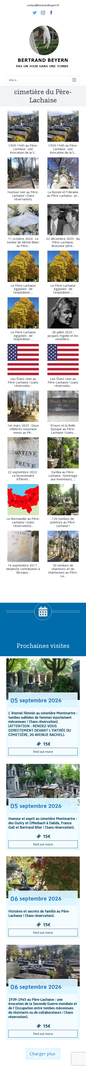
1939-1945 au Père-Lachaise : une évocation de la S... (23, 148)
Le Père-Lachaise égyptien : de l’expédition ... (23, 289)
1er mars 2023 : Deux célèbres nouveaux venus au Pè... (23, 428)
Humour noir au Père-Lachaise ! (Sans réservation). (23, 195)
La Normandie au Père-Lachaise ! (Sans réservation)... (23, 522)
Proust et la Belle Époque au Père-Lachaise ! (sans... (63, 428)
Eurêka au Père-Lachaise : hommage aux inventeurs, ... (62, 475)
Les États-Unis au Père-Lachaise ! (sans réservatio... (23, 382)
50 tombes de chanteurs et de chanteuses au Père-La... (63, 570)
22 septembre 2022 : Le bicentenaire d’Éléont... (23, 475)
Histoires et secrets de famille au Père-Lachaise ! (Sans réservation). (39, 913)
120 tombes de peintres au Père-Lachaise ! (63, 522)
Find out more (43, 751)
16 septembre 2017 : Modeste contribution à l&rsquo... (23, 568)
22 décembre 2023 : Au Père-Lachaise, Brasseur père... (63, 242)
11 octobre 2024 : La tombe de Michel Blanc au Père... (23, 242)
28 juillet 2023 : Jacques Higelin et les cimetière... (63, 335)
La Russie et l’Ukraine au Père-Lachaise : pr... (63, 194)
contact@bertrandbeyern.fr (43, 5)
